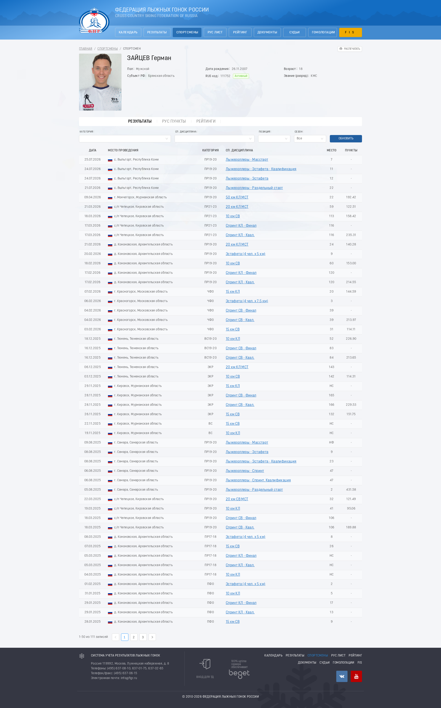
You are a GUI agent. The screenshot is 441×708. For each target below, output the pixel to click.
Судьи (294, 32)
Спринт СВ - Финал (241, 311)
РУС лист (215, 32)
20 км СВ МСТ (237, 499)
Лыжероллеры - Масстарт (247, 160)
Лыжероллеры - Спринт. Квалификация (258, 480)
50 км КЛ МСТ (237, 197)
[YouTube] (356, 676)
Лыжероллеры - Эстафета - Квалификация (261, 169)
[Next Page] (152, 637)
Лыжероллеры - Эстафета (247, 179)
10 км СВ (233, 216)
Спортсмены (187, 32)
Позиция (264, 132)
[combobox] (125, 138)
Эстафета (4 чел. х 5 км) (246, 254)
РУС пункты (174, 121)
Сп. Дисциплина (186, 132)
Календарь (128, 32)
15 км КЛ (233, 292)
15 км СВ (233, 329)
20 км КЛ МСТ (237, 207)
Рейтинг (240, 32)
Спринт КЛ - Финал (241, 226)
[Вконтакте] (342, 676)
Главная (85, 49)
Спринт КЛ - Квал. (240, 235)
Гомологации (323, 32)
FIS (350, 32)
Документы (267, 32)
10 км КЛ (233, 339)
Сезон (298, 132)
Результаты (157, 32)
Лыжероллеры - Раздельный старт (254, 188)
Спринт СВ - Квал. (240, 320)
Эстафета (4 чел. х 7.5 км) (247, 301)
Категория (86, 132)
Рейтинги (205, 121)
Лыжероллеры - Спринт (245, 471)
